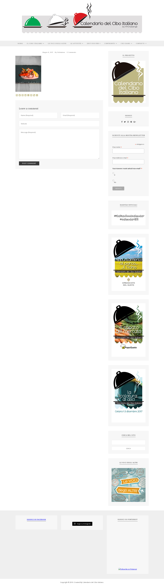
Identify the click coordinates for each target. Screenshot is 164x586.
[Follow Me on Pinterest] (128, 569)
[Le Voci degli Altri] (129, 485)
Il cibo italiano (34, 43)
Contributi (109, 43)
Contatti (140, 43)
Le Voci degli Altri (57, 43)
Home (20, 43)
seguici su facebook (36, 519)
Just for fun (93, 43)
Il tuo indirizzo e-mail (120, 158)
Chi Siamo (125, 43)
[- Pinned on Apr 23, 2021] (115, 527)
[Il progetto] (129, 82)
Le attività (75, 43)
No (115, 182)
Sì (114, 175)
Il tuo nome (117, 147)
